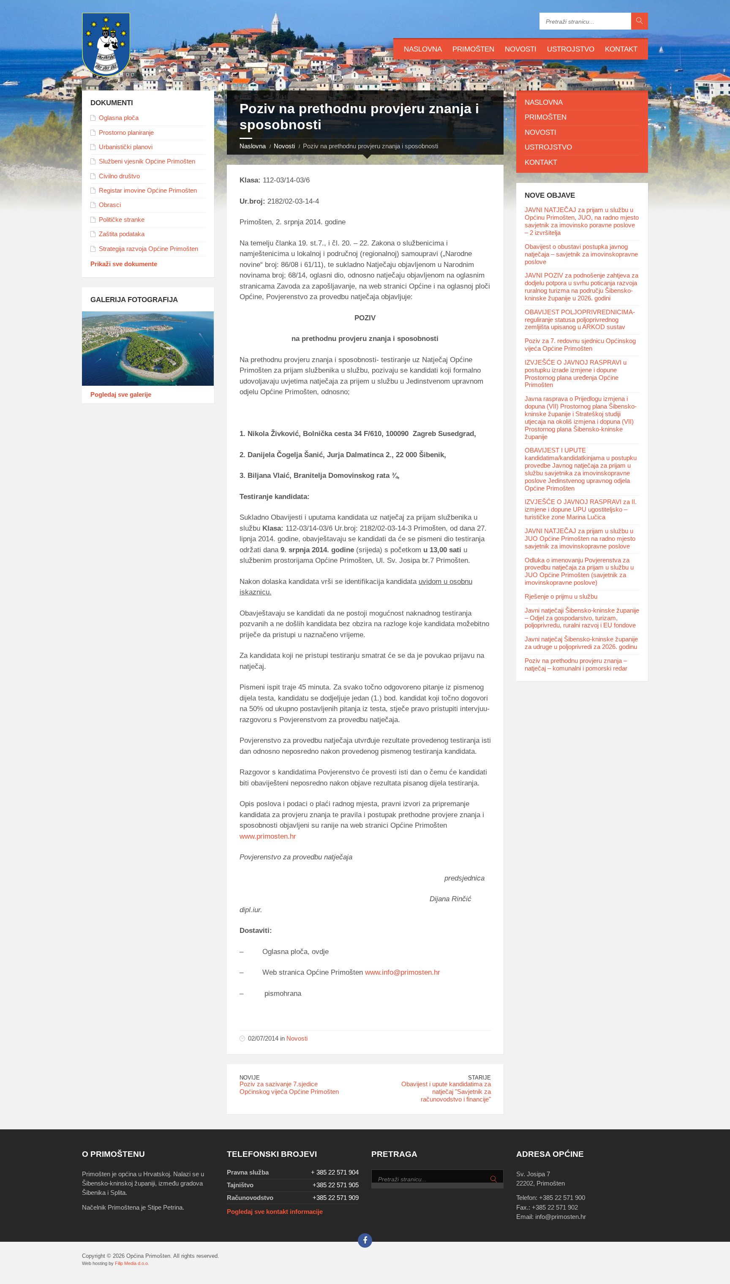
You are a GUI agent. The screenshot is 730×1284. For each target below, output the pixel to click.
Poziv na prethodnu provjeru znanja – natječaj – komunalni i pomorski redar (576, 664)
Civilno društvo (119, 176)
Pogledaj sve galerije (120, 394)
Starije (479, 1077)
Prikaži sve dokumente (123, 264)
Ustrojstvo (570, 49)
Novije (250, 1077)
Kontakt (621, 49)
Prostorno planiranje (126, 132)
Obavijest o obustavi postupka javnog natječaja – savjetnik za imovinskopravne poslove (581, 254)
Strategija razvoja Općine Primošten (148, 248)
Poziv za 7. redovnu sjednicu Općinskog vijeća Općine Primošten (580, 345)
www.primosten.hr (268, 836)
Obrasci (110, 205)
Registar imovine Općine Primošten (148, 190)
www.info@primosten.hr (402, 972)
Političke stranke (121, 219)
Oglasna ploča (119, 117)
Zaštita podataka (121, 234)
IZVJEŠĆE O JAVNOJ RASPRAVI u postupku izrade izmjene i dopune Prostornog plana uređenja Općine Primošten (575, 374)
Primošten (473, 49)
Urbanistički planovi (126, 147)
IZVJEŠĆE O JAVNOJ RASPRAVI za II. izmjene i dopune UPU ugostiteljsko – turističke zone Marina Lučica (581, 510)
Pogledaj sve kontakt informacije (275, 1211)
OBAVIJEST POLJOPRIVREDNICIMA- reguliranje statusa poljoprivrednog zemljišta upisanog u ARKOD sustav (580, 320)
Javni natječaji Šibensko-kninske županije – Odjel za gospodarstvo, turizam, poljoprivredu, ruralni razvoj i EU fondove (582, 618)
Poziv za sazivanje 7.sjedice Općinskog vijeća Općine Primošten (289, 1088)
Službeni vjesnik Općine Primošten (147, 161)
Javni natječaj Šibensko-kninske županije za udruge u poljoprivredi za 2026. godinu (581, 643)
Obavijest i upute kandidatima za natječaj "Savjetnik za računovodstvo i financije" (446, 1092)
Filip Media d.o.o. (132, 1263)
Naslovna (423, 49)
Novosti (521, 49)
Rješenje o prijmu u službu (561, 596)
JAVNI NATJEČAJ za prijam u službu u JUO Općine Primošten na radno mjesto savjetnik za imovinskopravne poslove (580, 539)
